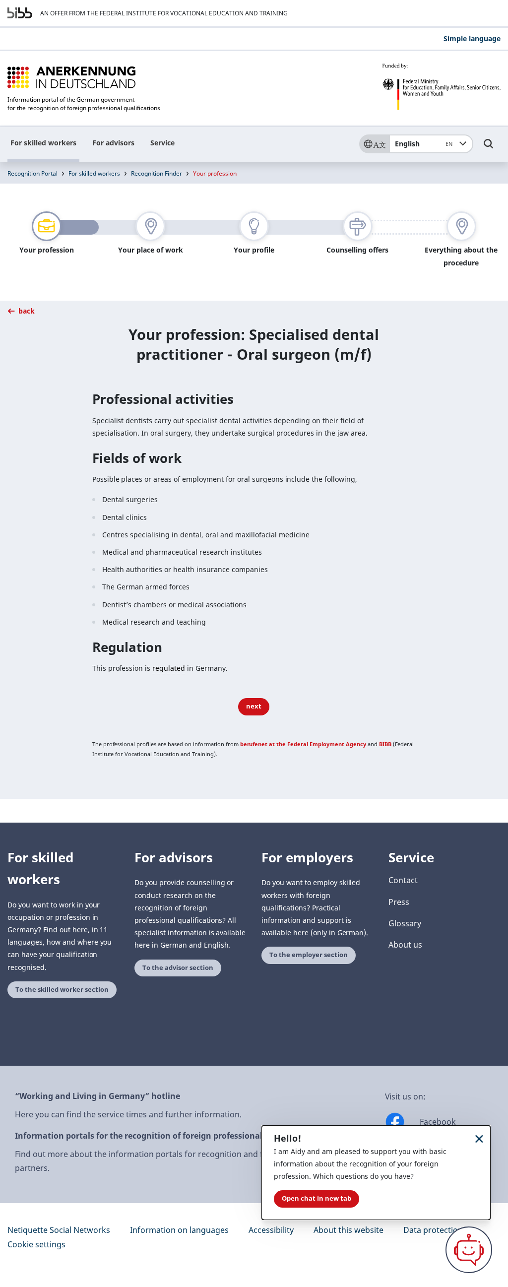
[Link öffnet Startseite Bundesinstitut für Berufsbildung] (19, 12)
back (25, 311)
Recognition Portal (32, 173)
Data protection (433, 1229)
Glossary (404, 923)
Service (162, 142)
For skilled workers (43, 142)
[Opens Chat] (468, 1249)
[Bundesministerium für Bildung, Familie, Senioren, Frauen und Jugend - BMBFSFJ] (441, 87)
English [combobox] (423, 143)
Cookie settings (36, 1244)
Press (398, 902)
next (253, 706)
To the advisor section (177, 968)
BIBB (385, 744)
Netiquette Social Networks (58, 1229)
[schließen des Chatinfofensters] (479, 1138)
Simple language (472, 38)
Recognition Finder (156, 173)
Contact (403, 880)
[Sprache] (374, 143)
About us (405, 944)
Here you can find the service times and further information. (128, 1114)
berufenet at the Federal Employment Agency (303, 744)
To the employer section (308, 955)
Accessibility (271, 1229)
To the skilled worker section (62, 989)
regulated (168, 668)
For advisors (113, 142)
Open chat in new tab (316, 1198)
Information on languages (179, 1229)
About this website (348, 1229)
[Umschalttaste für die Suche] (489, 148)
